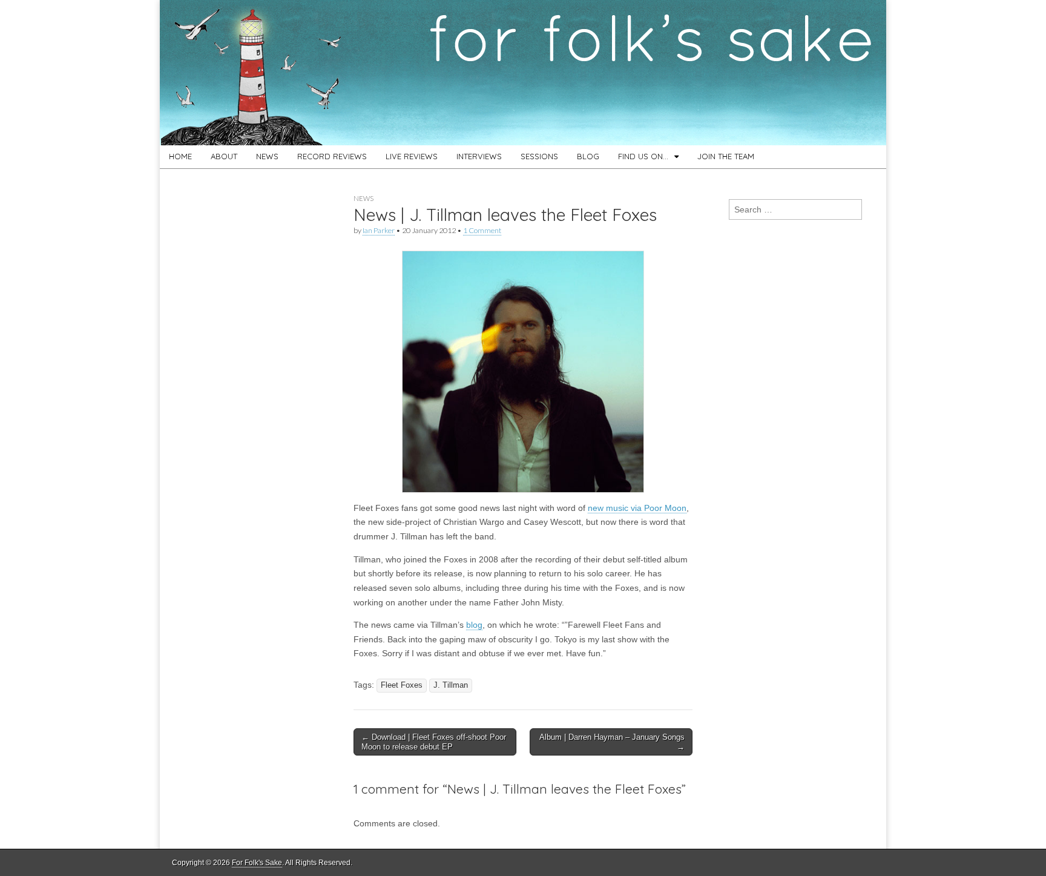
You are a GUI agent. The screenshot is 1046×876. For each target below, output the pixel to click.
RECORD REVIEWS (332, 156)
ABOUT (224, 156)
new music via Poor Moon (637, 508)
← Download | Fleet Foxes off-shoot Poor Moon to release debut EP (433, 742)
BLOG (588, 156)
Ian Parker (379, 230)
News (363, 198)
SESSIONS (539, 156)
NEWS (267, 156)
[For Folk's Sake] (523, 72)
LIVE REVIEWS (412, 156)
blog (474, 625)
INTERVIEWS (479, 156)
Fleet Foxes (402, 685)
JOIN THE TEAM (725, 156)
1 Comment (482, 230)
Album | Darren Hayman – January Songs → (612, 742)
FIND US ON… (643, 156)
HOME (180, 156)
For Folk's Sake (257, 862)
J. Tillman (450, 685)
